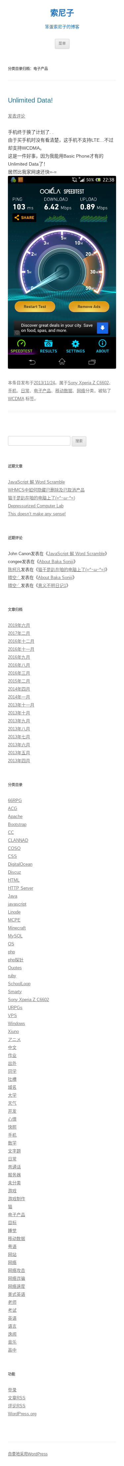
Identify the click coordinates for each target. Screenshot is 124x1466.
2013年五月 (19, 752)
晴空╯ (14, 577)
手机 (12, 390)
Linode (14, 912)
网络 (81, 390)
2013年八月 (19, 728)
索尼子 (62, 12)
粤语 (12, 1246)
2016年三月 (19, 673)
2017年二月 (19, 633)
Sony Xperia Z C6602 (88, 382)
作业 (12, 1055)
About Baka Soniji (56, 561)
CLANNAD (18, 840)
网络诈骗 (16, 1278)
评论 (16, 1405)
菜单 (62, 43)
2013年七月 (19, 736)
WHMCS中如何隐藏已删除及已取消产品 (46, 489)
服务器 (14, 1174)
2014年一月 (19, 697)
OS (11, 943)
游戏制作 (16, 1198)
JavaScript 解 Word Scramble (36, 481)
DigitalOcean (20, 864)
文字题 (14, 1150)
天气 (12, 1103)
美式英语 (16, 1294)
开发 (12, 1111)
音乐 (12, 1342)
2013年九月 (19, 720)
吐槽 (12, 1079)
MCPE (14, 919)
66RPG (15, 800)
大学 (12, 1095)
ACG (12, 808)
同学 (12, 1071)
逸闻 (12, 1334)
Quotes (15, 967)
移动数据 (63, 390)
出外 (12, 1063)
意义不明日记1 (52, 585)
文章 (16, 1397)
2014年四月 (19, 689)
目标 (12, 1222)
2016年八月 (19, 665)
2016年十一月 (21, 649)
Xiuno (13, 1031)
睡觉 (12, 1230)
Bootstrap (17, 824)
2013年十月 (19, 712)
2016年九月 (19, 657)
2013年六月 (19, 744)
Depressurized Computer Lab (35, 505)
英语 (12, 1318)
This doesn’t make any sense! (37, 513)
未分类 (14, 1182)
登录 (12, 1389)
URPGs (15, 1007)
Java (12, 896)
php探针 (15, 959)
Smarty (15, 991)
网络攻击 (16, 1270)
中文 (12, 1047)
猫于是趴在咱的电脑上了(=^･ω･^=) (41, 497)
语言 (12, 1326)
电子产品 (42, 390)
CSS (12, 856)
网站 (12, 1254)
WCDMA (16, 398)
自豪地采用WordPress (28, 1454)
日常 (25, 390)
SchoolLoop (19, 983)
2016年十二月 (21, 641)
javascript (17, 904)
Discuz (14, 872)
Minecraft (17, 927)
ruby (12, 975)
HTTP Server (20, 888)
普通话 (14, 1166)
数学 (12, 1142)
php (11, 951)
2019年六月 (19, 625)
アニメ (14, 1039)
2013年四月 (19, 760)
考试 (12, 1310)
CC (11, 832)
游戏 (12, 1190)
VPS (12, 1015)
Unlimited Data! (30, 100)
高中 (12, 1350)
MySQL (15, 935)
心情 (12, 1119)
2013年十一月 (21, 704)
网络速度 (16, 1286)
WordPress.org (22, 1413)
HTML (14, 880)
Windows (16, 1023)
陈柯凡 (14, 569)
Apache (15, 816)
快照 (12, 1127)
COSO (14, 848)
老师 (12, 1302)
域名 (12, 1087)
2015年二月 (19, 681)
